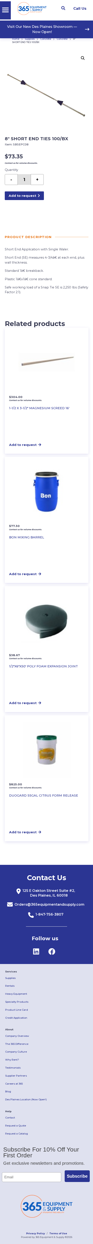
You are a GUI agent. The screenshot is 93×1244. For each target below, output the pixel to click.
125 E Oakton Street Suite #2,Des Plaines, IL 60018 (48, 893)
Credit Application (16, 1017)
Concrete (45, 39)
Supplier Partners (16, 1075)
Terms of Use (58, 1233)
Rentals (9, 985)
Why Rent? (12, 1059)
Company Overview (17, 1035)
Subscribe (77, 1176)
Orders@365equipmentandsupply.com (49, 904)
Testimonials (13, 1067)
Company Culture (16, 1051)
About (9, 1029)
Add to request (22, 196)
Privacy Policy (35, 1233)
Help (8, 1111)
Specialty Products (16, 1001)
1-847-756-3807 (49, 914)
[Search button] (63, 8)
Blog (8, 1091)
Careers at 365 (14, 1083)
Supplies (30, 39)
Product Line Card (16, 1009)
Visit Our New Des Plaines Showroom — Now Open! (42, 29)
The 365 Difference (16, 1043)
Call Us (80, 8)
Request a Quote (15, 1125)
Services (11, 971)
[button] (83, 58)
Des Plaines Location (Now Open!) (26, 1099)
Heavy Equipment (16, 993)
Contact (10, 1117)
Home (15, 39)
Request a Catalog (16, 1133)
